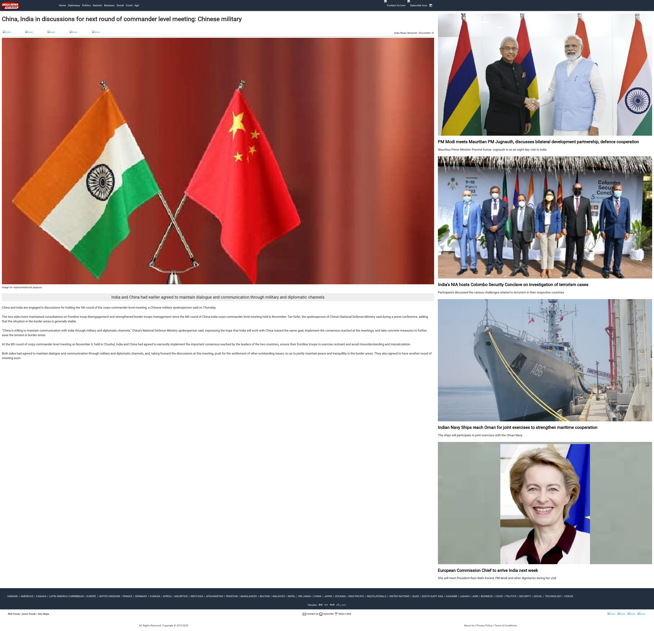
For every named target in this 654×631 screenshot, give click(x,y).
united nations (399, 596)
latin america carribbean (66, 596)
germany (141, 596)
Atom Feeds (29, 614)
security (525, 596)
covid (129, 5)
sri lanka (304, 596)
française (312, 605)
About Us (469, 625)
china (317, 596)
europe (91, 596)
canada (41, 596)
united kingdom (109, 596)
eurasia (155, 596)
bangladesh (248, 596)
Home (62, 5)
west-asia (196, 596)
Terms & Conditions (505, 625)
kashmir (97, 5)
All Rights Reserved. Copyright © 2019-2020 (163, 625)
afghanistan (214, 596)
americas (27, 596)
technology (553, 596)
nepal (291, 596)
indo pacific (356, 596)
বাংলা (326, 605)
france (127, 596)
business (109, 5)
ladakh (465, 596)
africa (167, 596)
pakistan (232, 596)
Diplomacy (74, 5)
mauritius (181, 596)
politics (86, 5)
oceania (340, 596)
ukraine (12, 596)
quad (415, 596)
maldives (278, 596)
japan (328, 596)
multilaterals (376, 596)
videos (568, 596)
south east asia (432, 596)
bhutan (265, 596)
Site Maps (43, 614)
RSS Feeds (14, 614)
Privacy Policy (484, 625)
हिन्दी (321, 605)
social (120, 5)
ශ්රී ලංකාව (341, 605)
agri (136, 5)
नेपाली (332, 605)
